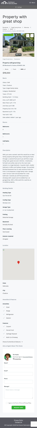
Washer (8, 318)
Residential (5, 27)
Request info (18, 407)
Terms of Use (18, 403)
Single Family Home (16, 27)
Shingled (5, 239)
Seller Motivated (8, 34)
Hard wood (6, 232)
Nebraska (26, 27)
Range (8, 311)
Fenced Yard (10, 330)
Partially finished (8, 224)
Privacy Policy (27, 403)
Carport (8, 326)
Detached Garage (8, 217)
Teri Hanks (16, 354)
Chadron (5, 29)
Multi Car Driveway (12, 337)
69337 (11, 29)
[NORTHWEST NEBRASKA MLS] (9, 2)
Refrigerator (10, 314)
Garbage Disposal (11, 334)
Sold (8, 82)
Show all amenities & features (12, 342)
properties (18, 359)
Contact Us (18, 422)
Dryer (8, 307)
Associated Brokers (28, 357)
